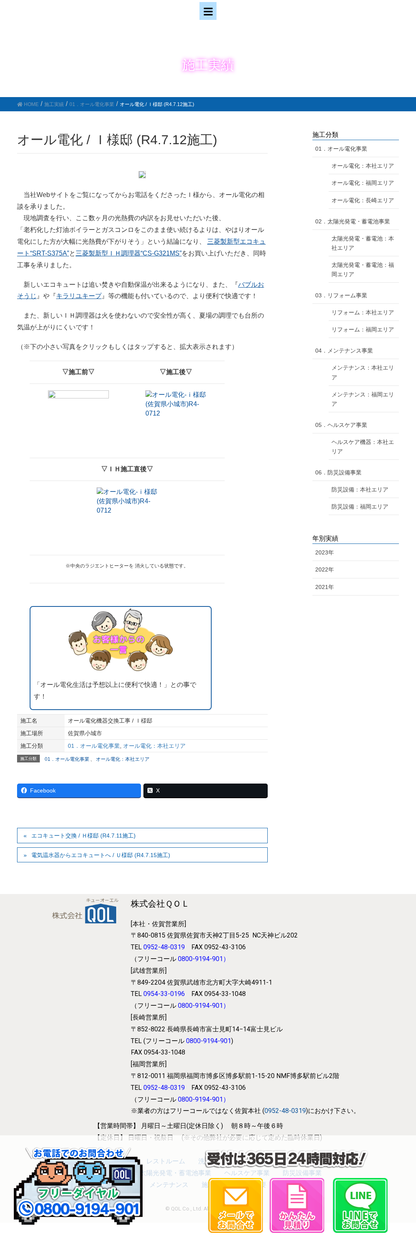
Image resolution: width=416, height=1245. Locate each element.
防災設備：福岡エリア (360, 506)
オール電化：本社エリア (154, 746)
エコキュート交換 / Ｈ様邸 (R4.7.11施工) (83, 835)
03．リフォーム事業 (341, 295)
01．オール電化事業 (94, 746)
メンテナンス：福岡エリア (363, 399)
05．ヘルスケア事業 (341, 425)
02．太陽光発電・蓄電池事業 (352, 221)
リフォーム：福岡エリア (363, 329)
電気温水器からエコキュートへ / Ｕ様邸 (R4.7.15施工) (100, 855)
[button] (208, 11)
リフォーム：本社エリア (363, 312)
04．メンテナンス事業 (344, 350)
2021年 (324, 587)
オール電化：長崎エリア (363, 200)
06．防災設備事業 (338, 472)
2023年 (324, 552)
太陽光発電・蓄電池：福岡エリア (363, 269)
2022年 (324, 569)
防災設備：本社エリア (360, 489)
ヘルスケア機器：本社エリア (363, 447)
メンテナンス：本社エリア (363, 372)
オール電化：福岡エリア (363, 183)
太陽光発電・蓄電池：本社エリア (363, 243)
